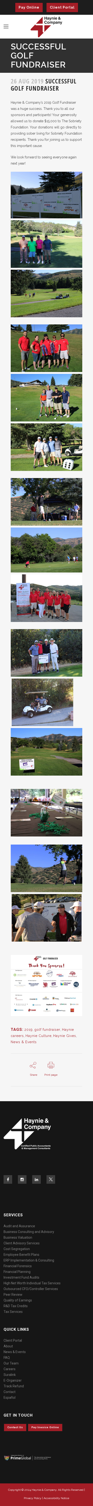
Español (10, 1397)
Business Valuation (18, 1237)
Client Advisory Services (22, 1243)
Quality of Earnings (18, 1300)
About (8, 1346)
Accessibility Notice (56, 1498)
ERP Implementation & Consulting (29, 1260)
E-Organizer (13, 1380)
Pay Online (29, 7)
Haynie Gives (64, 1036)
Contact (10, 1392)
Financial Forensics (18, 1266)
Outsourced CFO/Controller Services (31, 1289)
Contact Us (15, 1427)
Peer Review (13, 1294)
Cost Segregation (17, 1249)
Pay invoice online (45, 1427)
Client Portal (62, 7)
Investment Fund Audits (21, 1277)
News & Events (24, 1042)
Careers (10, 1369)
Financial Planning (17, 1272)
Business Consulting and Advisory (29, 1232)
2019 (28, 1030)
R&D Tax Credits (16, 1306)
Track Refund (14, 1386)
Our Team (11, 1363)
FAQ (7, 1357)
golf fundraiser (47, 1030)
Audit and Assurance (19, 1226)
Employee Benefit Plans (21, 1255)
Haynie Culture (39, 1036)
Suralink (10, 1375)
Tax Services (13, 1312)
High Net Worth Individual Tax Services (32, 1283)
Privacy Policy (32, 1498)
